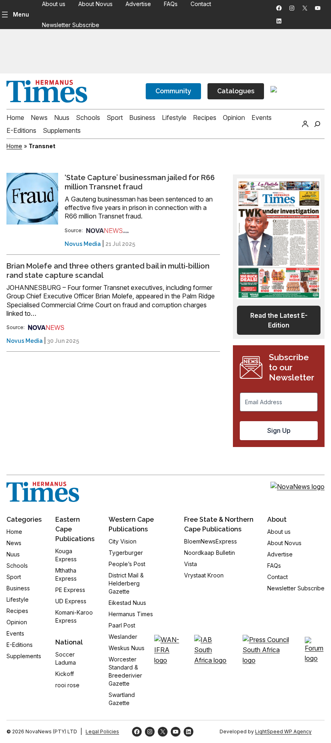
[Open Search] (317, 124)
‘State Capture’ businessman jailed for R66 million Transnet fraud (140, 182)
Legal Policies (102, 731)
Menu (21, 14)
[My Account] (305, 124)
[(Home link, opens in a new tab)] (42, 492)
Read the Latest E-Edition (279, 320)
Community (173, 91)
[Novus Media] (46, 327)
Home (14, 146)
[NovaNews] (107, 230)
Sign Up (279, 430)
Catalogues (235, 91)
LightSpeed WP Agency (283, 731)
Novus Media (83, 244)
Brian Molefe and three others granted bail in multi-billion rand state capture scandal (107, 271)
